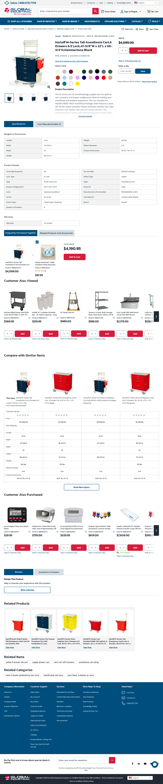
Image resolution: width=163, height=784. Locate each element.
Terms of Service (108, 768)
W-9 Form (34, 730)
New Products (88, 701)
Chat (101, 3)
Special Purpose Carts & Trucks (40, 28)
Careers (7, 697)
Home (6, 28)
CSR (5, 711)
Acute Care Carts (85, 28)
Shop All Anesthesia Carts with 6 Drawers (71, 61)
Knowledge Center (124, 3)
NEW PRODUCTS (92, 21)
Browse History (77, 3)
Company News (10, 701)
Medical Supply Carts (65, 28)
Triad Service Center (64, 711)
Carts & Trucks (18, 28)
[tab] (18, 124)
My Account (35, 697)
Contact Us (91, 3)
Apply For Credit (36, 715)
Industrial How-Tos (90, 711)
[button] (145, 3)
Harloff (58, 36)
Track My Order (36, 706)
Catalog (110, 3)
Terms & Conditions (76, 781)
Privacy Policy (95, 768)
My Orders (34, 701)
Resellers (60, 701)
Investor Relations (11, 706)
